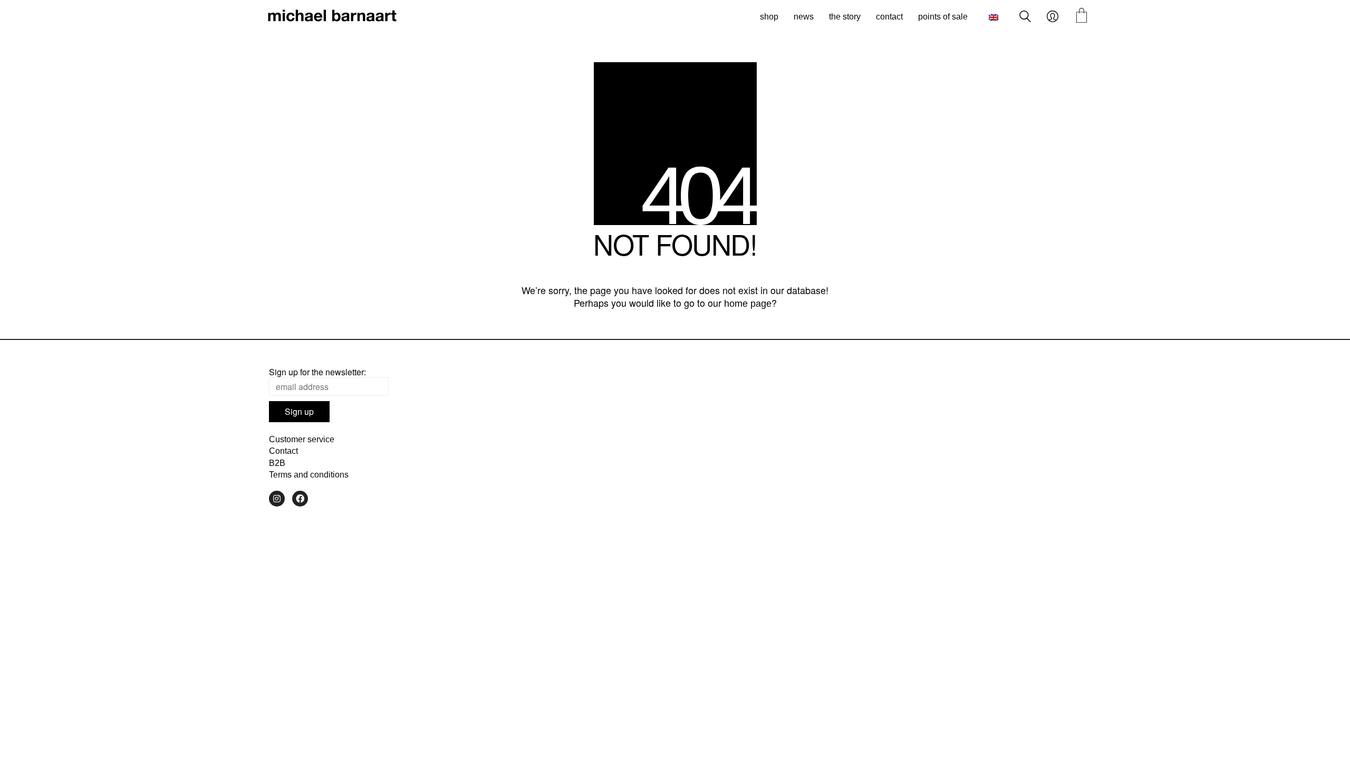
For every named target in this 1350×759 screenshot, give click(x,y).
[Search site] (1025, 18)
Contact (283, 450)
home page (748, 303)
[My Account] (1052, 17)
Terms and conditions (309, 474)
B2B (277, 463)
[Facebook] (300, 499)
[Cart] (1081, 16)
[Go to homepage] (332, 17)
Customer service (301, 439)
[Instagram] (277, 499)
